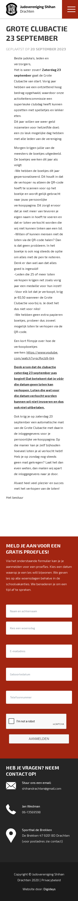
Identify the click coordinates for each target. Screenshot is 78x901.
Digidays (49, 889)
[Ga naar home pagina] (30, 9)
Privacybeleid (51, 880)
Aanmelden (39, 739)
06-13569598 (31, 812)
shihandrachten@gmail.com (41, 788)
